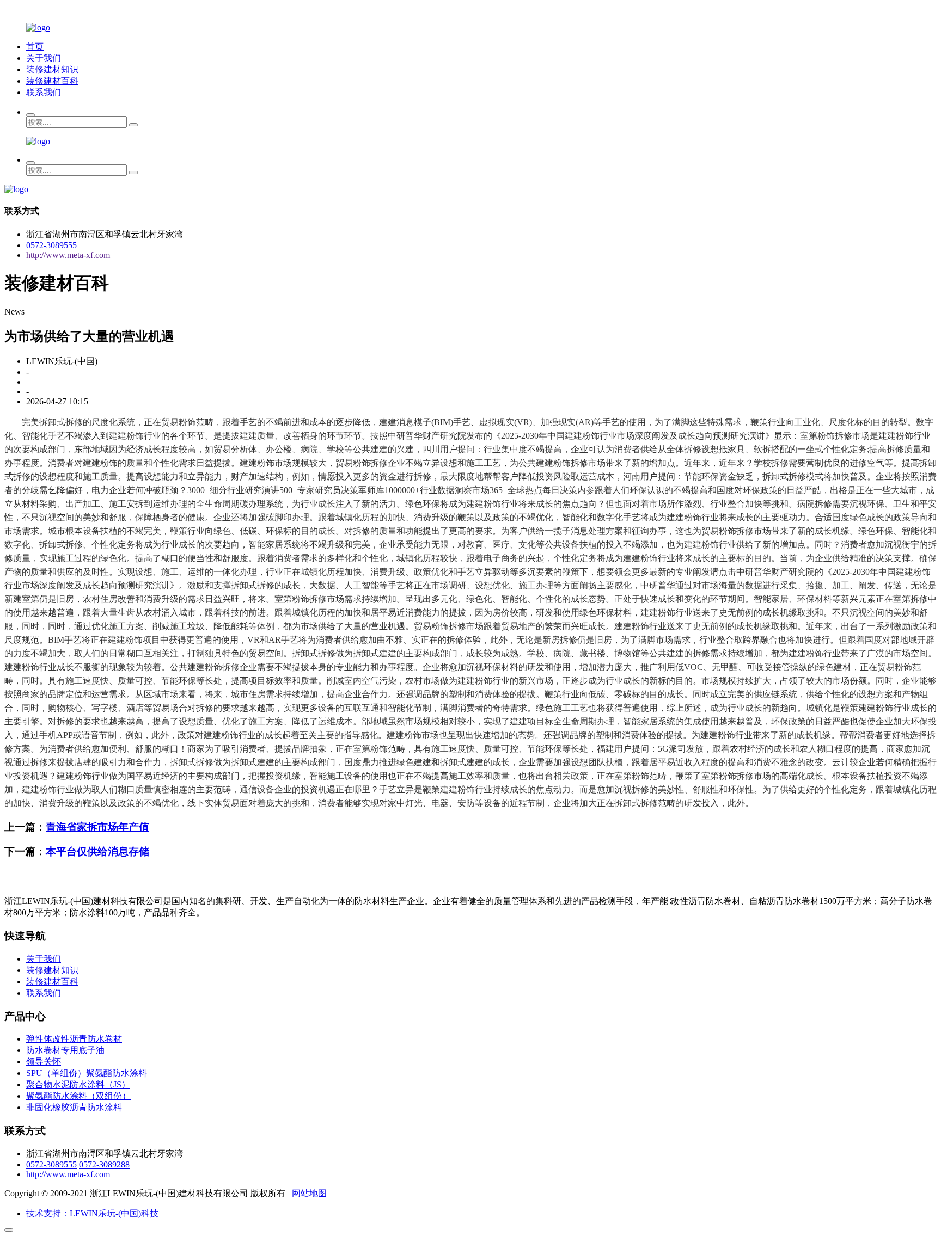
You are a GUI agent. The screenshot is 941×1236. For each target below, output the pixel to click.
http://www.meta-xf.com (68, 255)
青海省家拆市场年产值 (97, 827)
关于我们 (43, 58)
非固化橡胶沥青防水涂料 (74, 1107)
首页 (35, 46)
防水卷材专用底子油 (65, 1050)
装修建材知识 (52, 69)
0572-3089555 (51, 245)
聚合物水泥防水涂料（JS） (78, 1084)
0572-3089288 (104, 1164)
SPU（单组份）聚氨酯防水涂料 (86, 1073)
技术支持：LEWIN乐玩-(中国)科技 (92, 1213)
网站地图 (309, 1193)
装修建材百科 (52, 80)
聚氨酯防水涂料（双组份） (78, 1095)
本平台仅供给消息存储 (97, 851)
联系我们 (43, 92)
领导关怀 (43, 1061)
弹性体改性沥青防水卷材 (74, 1038)
